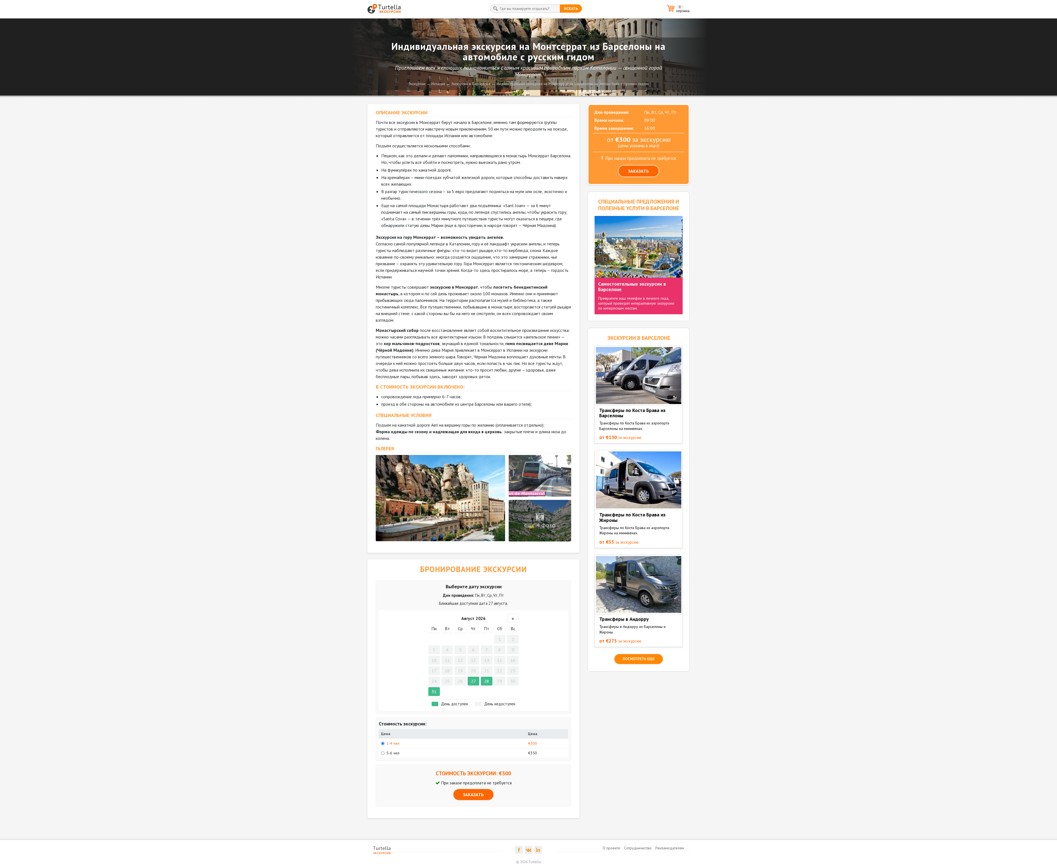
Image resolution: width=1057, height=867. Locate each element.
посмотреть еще (639, 659)
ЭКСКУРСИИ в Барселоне (638, 338)
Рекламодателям (669, 848)
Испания (438, 83)
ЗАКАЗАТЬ (473, 794)
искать (571, 8)
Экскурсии (416, 83)
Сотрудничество (638, 848)
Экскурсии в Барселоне (471, 83)
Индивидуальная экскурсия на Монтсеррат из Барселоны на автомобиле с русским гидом (573, 83)
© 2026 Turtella (528, 862)
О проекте (611, 848)
